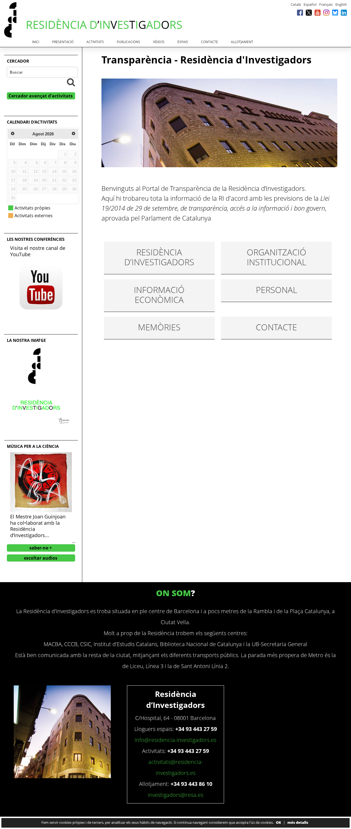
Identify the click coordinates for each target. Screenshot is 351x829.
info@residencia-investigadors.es (175, 740)
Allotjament (242, 42)
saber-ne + (40, 548)
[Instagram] (326, 12)
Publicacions (128, 42)
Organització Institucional (276, 257)
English (341, 4)
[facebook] (300, 12)
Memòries (159, 327)
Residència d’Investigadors (159, 257)
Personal (276, 289)
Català (296, 4)
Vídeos (159, 42)
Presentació (62, 42)
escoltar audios (40, 558)
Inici (35, 42)
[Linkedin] (344, 12)
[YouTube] (318, 12)
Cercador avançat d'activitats (41, 96)
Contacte (209, 42)
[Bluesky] (335, 12)
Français (326, 4)
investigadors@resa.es (175, 795)
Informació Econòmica (159, 294)
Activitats (95, 42)
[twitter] (309, 12)
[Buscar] (71, 82)
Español (310, 4)
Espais (182, 42)
